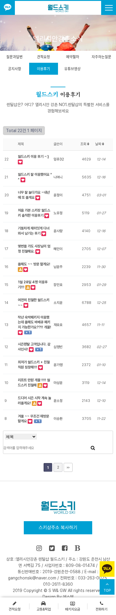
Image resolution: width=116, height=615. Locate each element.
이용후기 (43, 68)
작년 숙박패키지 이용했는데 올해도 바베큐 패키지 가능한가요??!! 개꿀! (34, 322)
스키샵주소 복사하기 (58, 527)
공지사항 (14, 68)
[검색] (93, 448)
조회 (83, 144)
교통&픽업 (44, 609)
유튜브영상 (72, 68)
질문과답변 (14, 56)
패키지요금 (72, 609)
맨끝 (68, 467)
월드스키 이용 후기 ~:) (33, 156)
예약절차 (72, 56)
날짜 (98, 144)
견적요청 (43, 56)
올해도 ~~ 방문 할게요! (34, 264)
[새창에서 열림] (7, 8)
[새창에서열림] (39, 548)
